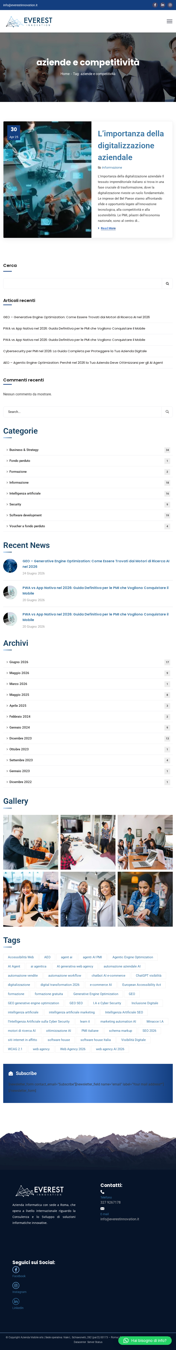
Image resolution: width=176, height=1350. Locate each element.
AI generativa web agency (75, 966)
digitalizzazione (19, 985)
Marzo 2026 (88, 684)
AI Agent (14, 966)
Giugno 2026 (89, 662)
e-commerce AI (101, 985)
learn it (85, 1021)
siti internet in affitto (22, 1040)
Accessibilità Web (21, 957)
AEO (47, 957)
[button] (145, 1340)
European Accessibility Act (141, 985)
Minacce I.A (155, 1021)
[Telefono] (102, 1192)
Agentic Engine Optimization (132, 957)
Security (88, 504)
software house (59, 1040)
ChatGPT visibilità (148, 976)
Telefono (106, 1197)
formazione (16, 994)
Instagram (19, 1292)
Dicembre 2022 (88, 782)
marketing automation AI (118, 1021)
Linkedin (18, 1308)
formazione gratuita (49, 994)
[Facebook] (15, 1269)
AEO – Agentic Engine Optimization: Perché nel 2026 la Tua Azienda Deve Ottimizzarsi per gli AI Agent (83, 362)
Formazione (88, 472)
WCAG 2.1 (15, 1049)
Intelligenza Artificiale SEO (124, 1012)
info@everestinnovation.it (20, 5)
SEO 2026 (149, 1031)
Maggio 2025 (88, 695)
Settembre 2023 (88, 760)
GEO (132, 994)
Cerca (10, 265)
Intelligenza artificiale (89, 493)
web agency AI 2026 (110, 1049)
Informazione (112, 167)
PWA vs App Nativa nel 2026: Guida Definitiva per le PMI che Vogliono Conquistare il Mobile (74, 328)
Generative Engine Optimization (95, 994)
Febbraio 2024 (88, 716)
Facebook (19, 1276)
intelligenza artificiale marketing (72, 1012)
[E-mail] (102, 1208)
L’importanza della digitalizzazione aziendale (131, 145)
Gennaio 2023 (88, 771)
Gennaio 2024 (88, 727)
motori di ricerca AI (22, 1031)
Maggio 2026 (88, 673)
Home (65, 74)
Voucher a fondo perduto (88, 526)
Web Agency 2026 (72, 1049)
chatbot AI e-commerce (108, 976)
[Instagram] (15, 1285)
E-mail (104, 1214)
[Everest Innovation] (29, 21)
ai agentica (38, 966)
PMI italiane (90, 1031)
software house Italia (95, 1040)
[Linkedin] (15, 1301)
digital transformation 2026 (60, 985)
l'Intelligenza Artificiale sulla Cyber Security (39, 1021)
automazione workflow (64, 976)
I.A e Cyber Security (107, 1003)
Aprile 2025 (88, 706)
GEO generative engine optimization (33, 1003)
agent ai (66, 957)
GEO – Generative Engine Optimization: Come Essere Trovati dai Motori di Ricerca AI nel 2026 (76, 317)
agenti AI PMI (92, 957)
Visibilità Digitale (133, 1040)
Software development (89, 515)
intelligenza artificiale (23, 1012)
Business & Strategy (89, 450)
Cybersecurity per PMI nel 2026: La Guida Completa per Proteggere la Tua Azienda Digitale (75, 351)
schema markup (120, 1031)
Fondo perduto (88, 461)
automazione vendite (23, 976)
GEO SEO (76, 1003)
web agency (41, 1049)
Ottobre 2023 (88, 749)
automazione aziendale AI (122, 966)
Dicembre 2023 (89, 738)
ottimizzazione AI (58, 1031)
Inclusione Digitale (145, 1003)
